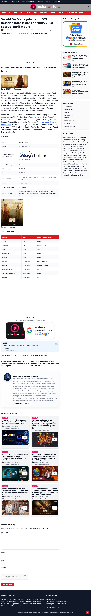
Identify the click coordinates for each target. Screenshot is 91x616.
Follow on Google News (40, 33)
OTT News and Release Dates (38, 30)
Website (27, 403)
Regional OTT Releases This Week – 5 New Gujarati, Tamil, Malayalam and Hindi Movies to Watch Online (15, 457)
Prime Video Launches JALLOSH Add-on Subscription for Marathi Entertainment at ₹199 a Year (14, 422)
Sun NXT (67, 124)
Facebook (7, 33)
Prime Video (68, 109)
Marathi (60, 13)
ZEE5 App (67, 118)
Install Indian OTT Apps (29, 2)
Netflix (66, 112)
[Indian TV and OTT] (45, 7)
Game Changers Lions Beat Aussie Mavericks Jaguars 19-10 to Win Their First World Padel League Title (80, 83)
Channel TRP (56, 2)
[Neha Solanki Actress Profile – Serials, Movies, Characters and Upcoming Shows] (67, 58)
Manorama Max (69, 126)
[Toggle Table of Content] (55, 343)
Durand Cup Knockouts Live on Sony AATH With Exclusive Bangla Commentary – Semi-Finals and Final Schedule (80, 65)
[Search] (88, 7)
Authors (48, 2)
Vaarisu (5, 245)
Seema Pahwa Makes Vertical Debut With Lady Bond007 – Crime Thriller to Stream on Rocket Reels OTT (15, 491)
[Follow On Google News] (76, 34)
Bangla (35, 13)
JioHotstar (55, 30)
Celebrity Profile (14, 2)
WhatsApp (24, 33)
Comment (5, 532)
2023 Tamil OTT (11, 350)
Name (3, 553)
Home (4, 13)
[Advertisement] (30, 48)
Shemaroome (69, 121)
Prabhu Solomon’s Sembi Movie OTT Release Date (20, 346)
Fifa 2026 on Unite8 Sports (74, 13)
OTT (10, 13)
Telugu (28, 13)
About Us (4, 2)
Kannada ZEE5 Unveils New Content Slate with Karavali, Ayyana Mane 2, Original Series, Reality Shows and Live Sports (44, 423)
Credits (6, 348)
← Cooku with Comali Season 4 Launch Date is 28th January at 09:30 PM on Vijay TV (15, 363)
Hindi (15, 13)
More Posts (18, 403)
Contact (40, 2)
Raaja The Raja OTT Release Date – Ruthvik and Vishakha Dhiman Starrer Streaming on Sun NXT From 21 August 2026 (44, 457)
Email (3, 560)
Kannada (53, 13)
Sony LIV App (68, 115)
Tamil (21, 13)
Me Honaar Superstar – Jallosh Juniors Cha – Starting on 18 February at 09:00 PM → (45, 363)
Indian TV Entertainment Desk (25, 376)
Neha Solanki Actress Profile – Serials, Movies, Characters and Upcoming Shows (80, 57)
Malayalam (43, 13)
